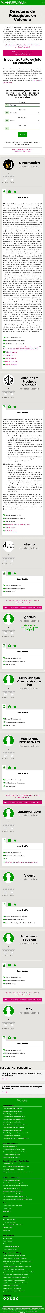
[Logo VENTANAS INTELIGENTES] (8, 740)
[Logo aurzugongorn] (8, 813)
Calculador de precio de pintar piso (12, 1135)
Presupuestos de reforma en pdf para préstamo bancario (17, 1266)
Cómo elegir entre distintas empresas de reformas (15, 1274)
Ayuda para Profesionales (9, 1222)
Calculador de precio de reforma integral (13, 1108)
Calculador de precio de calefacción (12, 1122)
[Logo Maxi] (8, 1011)
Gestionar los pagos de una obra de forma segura (15, 1196)
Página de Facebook (11, 352)
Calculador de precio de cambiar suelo (12, 1130)
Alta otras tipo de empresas (10, 1249)
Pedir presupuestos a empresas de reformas (14, 1149)
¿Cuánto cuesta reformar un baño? (11, 1285)
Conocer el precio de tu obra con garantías (13, 1183)
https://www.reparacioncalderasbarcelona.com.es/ (21, 862)
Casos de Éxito (7, 1211)
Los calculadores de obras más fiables (12, 1205)
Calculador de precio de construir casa (12, 1111)
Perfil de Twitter (10, 355)
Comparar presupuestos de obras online (13, 1191)
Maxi (29, 1009)
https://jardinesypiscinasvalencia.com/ (17, 524)
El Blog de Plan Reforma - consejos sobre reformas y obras (17, 1172)
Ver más (4, 1079)
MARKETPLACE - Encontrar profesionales (13, 1163)
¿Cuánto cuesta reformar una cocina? (12, 1288)
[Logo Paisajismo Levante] (8, 938)
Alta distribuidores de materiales (11, 1246)
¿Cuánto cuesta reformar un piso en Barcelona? (15, 1258)
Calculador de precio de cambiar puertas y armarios (16, 1133)
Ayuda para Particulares (9, 1219)
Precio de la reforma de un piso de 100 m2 (13, 1269)
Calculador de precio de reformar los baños (14, 1116)
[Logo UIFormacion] (8, 164)
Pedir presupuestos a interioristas (11, 1157)
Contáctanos (6, 1230)
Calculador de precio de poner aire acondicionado (15, 1124)
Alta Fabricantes (7, 1243)
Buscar (22, 134)
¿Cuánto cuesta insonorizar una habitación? (14, 1280)
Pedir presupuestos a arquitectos (11, 1154)
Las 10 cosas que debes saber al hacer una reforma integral (18, 1261)
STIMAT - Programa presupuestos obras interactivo (16, 1166)
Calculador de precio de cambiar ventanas (13, 1127)
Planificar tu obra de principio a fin (11, 1180)
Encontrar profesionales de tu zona (12, 1188)
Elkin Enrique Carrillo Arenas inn (29, 681)
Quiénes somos (7, 1208)
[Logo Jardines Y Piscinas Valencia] (8, 380)
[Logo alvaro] (8, 546)
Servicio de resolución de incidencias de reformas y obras (17, 1199)
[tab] (4, 191)
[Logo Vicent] (8, 877)
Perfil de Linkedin (10, 358)
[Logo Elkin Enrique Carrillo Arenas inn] (8, 680)
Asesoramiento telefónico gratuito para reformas (15, 1185)
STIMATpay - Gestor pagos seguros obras (13, 1169)
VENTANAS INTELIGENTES (29, 740)
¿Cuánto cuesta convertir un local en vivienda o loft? (16, 1277)
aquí (36, 1311)
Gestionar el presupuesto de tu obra (12, 1193)
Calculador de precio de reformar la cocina (13, 1114)
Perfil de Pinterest (11, 364)
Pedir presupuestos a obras (10, 1146)
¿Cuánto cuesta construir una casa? (12, 1263)
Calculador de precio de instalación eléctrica (14, 1119)
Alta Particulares (7, 1238)
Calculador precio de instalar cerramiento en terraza (16, 1138)
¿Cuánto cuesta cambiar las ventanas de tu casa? (15, 1282)
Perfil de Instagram (11, 361)
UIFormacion (29, 162)
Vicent (29, 875)
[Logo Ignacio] (8, 619)
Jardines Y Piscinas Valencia (29, 381)
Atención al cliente (7, 1227)
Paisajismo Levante (29, 938)
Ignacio (29, 617)
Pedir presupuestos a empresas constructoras (14, 1152)
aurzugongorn (29, 811)
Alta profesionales (7, 1241)
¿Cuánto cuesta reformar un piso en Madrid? (14, 1255)
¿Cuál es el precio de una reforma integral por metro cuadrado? (18, 1272)
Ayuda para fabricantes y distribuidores (13, 1224)
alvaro (29, 544)
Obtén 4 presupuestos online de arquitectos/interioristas (22, 53)
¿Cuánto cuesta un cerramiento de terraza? (13, 1291)
